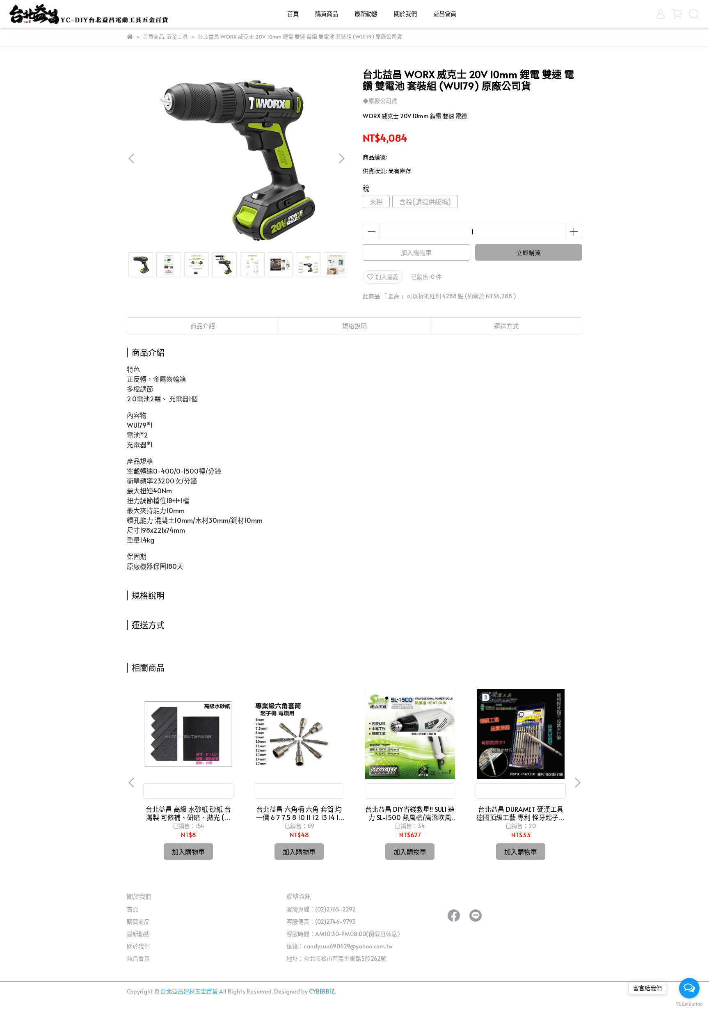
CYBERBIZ (322, 991)
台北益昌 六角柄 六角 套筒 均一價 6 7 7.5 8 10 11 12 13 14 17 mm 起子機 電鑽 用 (299, 813)
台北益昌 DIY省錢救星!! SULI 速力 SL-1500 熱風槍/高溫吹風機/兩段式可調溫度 (410, 813)
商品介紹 (202, 325)
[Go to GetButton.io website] (689, 1003)
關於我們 (405, 13)
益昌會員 (444, 13)
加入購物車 (416, 252)
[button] (341, 158)
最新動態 (365, 13)
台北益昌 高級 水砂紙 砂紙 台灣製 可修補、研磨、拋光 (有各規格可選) (188, 813)
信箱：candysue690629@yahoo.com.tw (339, 946)
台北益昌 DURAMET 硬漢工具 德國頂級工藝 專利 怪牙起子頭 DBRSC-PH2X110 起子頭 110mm (520, 813)
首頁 (293, 13)
